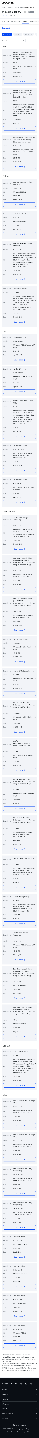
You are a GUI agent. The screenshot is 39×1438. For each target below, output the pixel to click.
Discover (4, 1389)
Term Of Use (11, 1432)
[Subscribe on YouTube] (16, 1383)
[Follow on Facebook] (11, 1383)
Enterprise (5, 1404)
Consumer (5, 1399)
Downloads (18, 81)
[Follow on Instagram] (21, 1383)
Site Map (29, 1432)
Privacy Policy (21, 1432)
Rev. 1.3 (12, 15)
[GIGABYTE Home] (8, 3)
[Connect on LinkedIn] (26, 1383)
